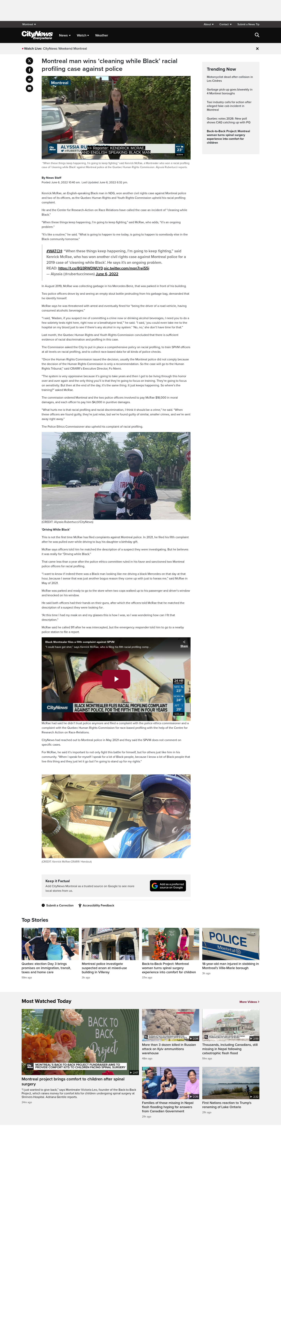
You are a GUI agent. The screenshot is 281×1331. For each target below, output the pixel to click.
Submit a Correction (60, 905)
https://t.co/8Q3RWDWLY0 (80, 268)
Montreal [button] (27, 24)
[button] (209, 24)
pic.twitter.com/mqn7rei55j (126, 268)
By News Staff (51, 178)
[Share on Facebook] (29, 70)
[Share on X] (29, 61)
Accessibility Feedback (98, 905)
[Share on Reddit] (29, 79)
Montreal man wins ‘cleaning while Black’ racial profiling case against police (109, 65)
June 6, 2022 (107, 274)
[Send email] (29, 88)
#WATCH (54, 251)
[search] (257, 35)
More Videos (248, 1002)
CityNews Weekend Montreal (65, 48)
